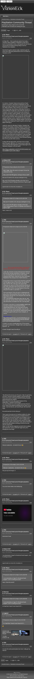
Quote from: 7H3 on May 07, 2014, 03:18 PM (14, 464)
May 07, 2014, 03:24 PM (7, 483)
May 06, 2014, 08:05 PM (7, 38)
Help (15, 672)
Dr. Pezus (6, 35)
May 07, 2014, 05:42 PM (7, 502)
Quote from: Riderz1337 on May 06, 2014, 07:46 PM (16, 226)
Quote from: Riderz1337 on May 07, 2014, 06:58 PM (16, 574)
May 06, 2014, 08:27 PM (7, 194)
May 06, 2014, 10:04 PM (7, 223)
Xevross (6, 592)
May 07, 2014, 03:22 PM (7, 461)
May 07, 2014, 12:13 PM (7, 342)
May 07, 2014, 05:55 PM (7, 533)
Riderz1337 (7, 160)
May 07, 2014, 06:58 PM (7, 552)
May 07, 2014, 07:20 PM (7, 571)
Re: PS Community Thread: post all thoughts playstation (15, 36)
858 (20, 30)
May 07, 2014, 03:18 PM (7, 442)
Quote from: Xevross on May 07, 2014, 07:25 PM (15, 620)
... (18, 30)
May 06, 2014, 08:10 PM (7, 163)
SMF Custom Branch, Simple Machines (17, 675)
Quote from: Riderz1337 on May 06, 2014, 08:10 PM (16, 198)
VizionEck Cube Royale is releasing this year (6, 632)
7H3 (5, 220)
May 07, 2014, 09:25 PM (7, 646)
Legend (29, 334)
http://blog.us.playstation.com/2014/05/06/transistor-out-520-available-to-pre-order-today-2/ (16, 149)
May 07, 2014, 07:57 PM (7, 616)
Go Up (2, 660)
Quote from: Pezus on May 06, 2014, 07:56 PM (14, 167)
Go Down (3, 30)
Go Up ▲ (18, 672)
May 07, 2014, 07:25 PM (7, 595)
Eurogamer (15, 334)
